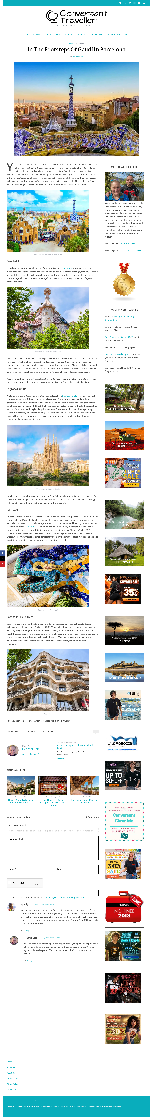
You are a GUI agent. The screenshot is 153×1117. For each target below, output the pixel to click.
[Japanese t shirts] (123, 487)
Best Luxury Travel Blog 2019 (118, 354)
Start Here (19, 3)
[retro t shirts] (123, 1043)
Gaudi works (66, 268)
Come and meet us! (129, 243)
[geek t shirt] (123, 960)
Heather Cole (78, 56)
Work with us (44, 3)
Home (9, 3)
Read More (61, 758)
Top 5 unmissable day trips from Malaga (85, 801)
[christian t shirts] (123, 719)
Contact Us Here (133, 250)
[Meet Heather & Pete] (124, 200)
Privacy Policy (60, 3)
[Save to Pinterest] (2, 564)
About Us (31, 3)
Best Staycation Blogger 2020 (119, 337)
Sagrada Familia (69, 396)
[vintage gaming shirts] (123, 1002)
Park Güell (29, 526)
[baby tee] (123, 789)
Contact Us (74, 3)
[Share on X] (2, 558)
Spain (71, 43)
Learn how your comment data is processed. (63, 897)
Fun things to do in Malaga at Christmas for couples (52, 803)
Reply (27, 930)
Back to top (138, 1101)
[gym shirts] (123, 603)
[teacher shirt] (123, 878)
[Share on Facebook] (2, 553)
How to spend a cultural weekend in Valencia (20, 801)
